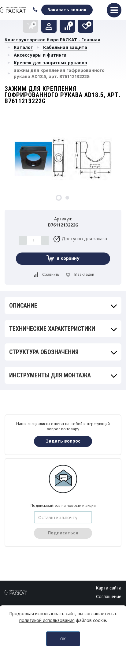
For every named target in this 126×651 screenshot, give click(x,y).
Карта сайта (108, 588)
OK (63, 639)
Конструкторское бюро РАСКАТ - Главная (52, 40)
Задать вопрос (63, 441)
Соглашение (108, 596)
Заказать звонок (67, 10)
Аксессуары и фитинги (40, 55)
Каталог (23, 47)
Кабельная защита (65, 47)
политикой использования (47, 620)
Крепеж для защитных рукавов (50, 62)
